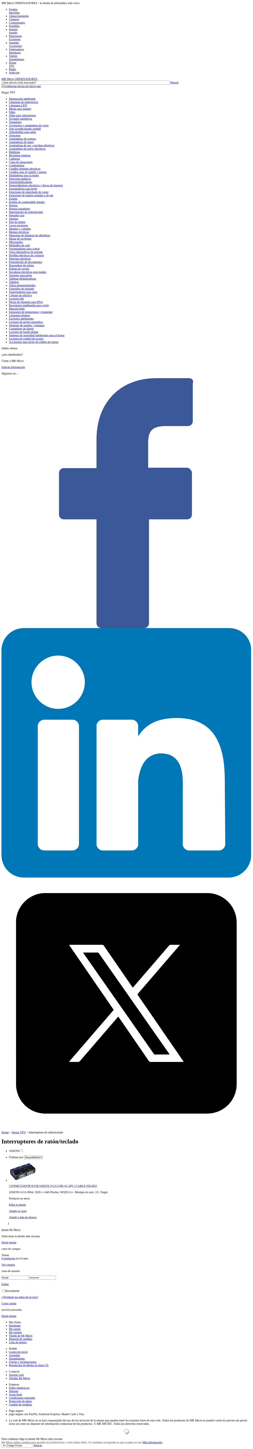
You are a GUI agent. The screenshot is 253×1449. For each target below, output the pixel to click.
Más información (152, 1442)
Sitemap (13, 1391)
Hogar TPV (19, 1132)
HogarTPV (12, 64)
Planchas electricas (20, 258)
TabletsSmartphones (16, 57)
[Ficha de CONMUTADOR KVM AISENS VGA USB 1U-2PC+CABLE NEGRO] (23, 1180)
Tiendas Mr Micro (19, 1378)
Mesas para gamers (20, 108)
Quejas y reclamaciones (22, 1361)
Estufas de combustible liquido (27, 202)
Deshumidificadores (20, 182)
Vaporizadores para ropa (23, 292)
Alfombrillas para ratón (22, 132)
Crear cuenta (8, 1303)
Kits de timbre (17, 222)
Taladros (14, 282)
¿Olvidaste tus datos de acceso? (19, 1297)
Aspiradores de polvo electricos (27, 148)
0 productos (8, 1258)
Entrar (5, 1284)
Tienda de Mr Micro (20, 1335)
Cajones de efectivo (20, 295)
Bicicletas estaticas (20, 155)
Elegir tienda (8, 1242)
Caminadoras (16, 165)
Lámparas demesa (19, 315)
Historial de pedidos (20, 1339)
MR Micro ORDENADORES (19, 79)
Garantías (14, 1355)
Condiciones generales (22, 1397)
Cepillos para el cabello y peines (27, 172)
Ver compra (8, 1264)
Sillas (12, 112)
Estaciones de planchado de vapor (29, 192)
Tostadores (15, 122)
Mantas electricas (19, 232)
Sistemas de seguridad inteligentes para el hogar (36, 335)
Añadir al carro (17, 1211)
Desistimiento (17, 1358)
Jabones (13, 218)
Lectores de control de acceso (26, 338)
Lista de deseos (18, 1342)
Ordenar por (16, 1157)
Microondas (16, 242)
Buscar (174, 82)
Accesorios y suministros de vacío (29, 125)
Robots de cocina (19, 268)
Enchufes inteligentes (21, 318)
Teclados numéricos (20, 118)
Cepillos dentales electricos (24, 168)
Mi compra (15, 1332)
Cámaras (14, 19)
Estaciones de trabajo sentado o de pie (31, 195)
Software (14, 72)
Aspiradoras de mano (21, 142)
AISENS (14, 1150)
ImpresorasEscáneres (15, 37)
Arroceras (14, 135)
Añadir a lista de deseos (22, 1217)
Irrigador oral (16, 215)
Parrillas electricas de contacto (26, 255)
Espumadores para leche (23, 188)
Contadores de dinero (21, 328)
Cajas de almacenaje (21, 162)
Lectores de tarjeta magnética (26, 322)
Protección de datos (20, 1401)
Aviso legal (15, 1394)
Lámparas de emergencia (23, 102)
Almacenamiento (19, 16)
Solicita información (13, 367)
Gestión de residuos (20, 1404)
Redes (12, 69)
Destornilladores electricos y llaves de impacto (36, 185)
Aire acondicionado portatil (25, 128)
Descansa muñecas (20, 178)
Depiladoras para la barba (24, 175)
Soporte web (16, 1374)
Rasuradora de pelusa (21, 265)
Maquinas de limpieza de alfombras (29, 235)
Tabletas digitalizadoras (22, 278)
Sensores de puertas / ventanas (26, 325)
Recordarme (12, 1290)
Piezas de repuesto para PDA (26, 302)
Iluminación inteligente (22, 98)
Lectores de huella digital (23, 332)
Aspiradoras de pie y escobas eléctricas (31, 145)
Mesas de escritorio (20, 238)
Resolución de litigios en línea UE (29, 1365)
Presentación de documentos (25, 262)
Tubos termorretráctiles (22, 285)
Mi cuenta (15, 1329)
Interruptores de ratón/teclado (26, 212)
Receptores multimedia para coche (29, 305)
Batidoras (14, 152)
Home (5, 1132)
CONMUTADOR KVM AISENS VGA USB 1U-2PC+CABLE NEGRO (53, 1185)
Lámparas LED (18, 105)
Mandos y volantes (20, 228)
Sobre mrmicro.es (19, 1387)
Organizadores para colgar (24, 248)
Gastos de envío (18, 1351)
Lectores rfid (16, 298)
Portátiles (14, 26)
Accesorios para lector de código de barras (33, 342)
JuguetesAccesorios (15, 44)
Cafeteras (14, 158)
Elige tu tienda (17, 1204)
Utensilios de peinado (21, 288)
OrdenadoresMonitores (16, 51)
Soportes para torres (20, 275)
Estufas (13, 198)
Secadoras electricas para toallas (27, 272)
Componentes (17, 22)
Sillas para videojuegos (22, 115)
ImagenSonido (13, 31)
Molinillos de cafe (19, 245)
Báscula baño (17, 308)
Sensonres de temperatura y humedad (30, 312)
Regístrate (15, 1325)
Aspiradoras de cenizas (22, 138)
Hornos (13, 205)
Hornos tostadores (19, 208)
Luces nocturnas (18, 225)
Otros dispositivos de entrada (26, 252)
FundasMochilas (14, 11)
